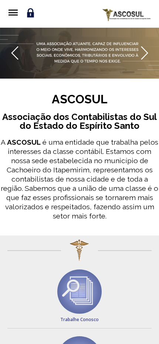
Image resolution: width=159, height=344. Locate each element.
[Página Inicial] (126, 15)
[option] (79, 53)
